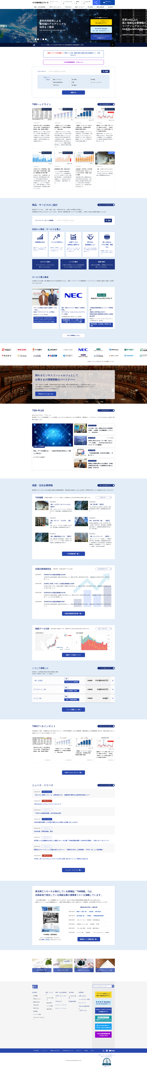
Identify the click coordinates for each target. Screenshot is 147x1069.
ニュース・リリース (60, 1005)
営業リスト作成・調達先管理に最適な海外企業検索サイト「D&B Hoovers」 (73, 54)
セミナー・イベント (60, 1008)
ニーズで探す (50, 1006)
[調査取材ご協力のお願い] (84, 965)
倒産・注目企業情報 (39, 7)
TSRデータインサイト (55, 7)
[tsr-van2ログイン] (103, 994)
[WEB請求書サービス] (41, 965)
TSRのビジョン (37, 998)
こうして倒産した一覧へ (73, 709)
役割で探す (49, 1009)
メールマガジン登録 (84, 999)
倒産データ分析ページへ (73, 655)
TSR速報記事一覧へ (73, 554)
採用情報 (81, 992)
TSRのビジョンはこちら (45, 394)
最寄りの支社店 (45, 939)
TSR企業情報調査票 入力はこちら (73, 62)
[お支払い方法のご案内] (63, 965)
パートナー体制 (37, 1014)
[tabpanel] (73, 26)
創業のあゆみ (36, 1002)
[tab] (35, 39)
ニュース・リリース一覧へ (73, 870)
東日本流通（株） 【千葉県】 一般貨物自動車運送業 (90, 915)
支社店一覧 (36, 1008)
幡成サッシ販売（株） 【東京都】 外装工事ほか (89, 911)
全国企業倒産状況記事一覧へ (73, 613)
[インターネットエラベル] (103, 1026)
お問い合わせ (82, 996)
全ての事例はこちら (73, 335)
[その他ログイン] (103, 1010)
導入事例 (90, 7)
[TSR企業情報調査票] (103, 1034)
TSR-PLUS (68, 7)
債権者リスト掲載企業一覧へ (89, 939)
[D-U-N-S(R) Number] (103, 1002)
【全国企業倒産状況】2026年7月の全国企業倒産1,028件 (52, 45)
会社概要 (35, 995)
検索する (73, 92)
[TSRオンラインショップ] (103, 1018)
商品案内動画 (72, 1001)
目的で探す (49, 1002)
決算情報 (35, 1011)
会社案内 (110, 7)
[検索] (113, 986)
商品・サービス (79, 7)
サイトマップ (82, 1003)
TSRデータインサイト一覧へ (73, 772)
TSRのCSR (36, 1005)
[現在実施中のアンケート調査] (105, 965)
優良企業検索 (100, 7)
